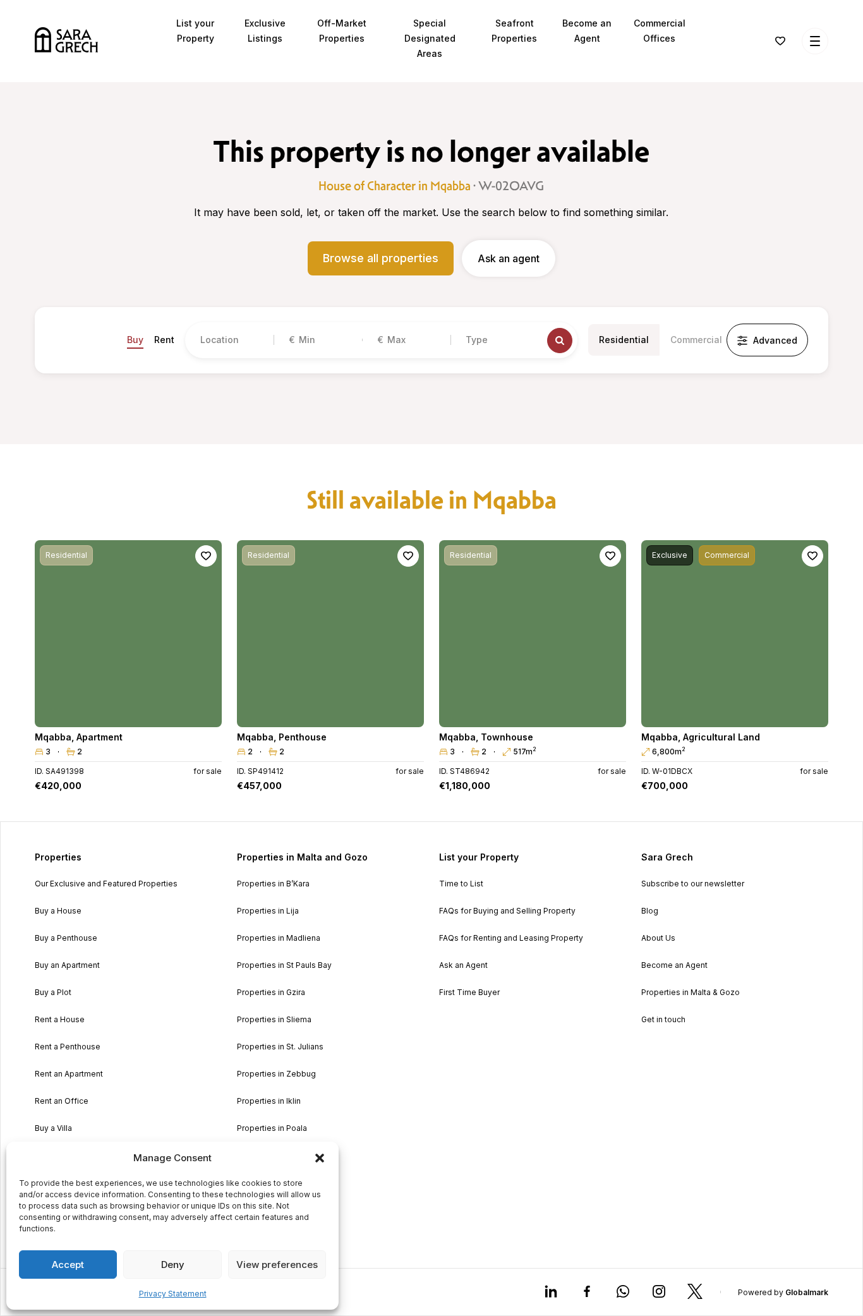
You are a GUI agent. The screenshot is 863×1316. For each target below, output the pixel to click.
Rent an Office (61, 1101)
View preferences (277, 1265)
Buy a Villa (53, 1128)
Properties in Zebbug (276, 1074)
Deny (172, 1265)
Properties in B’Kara (273, 883)
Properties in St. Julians (280, 1046)
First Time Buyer (469, 992)
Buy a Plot (53, 992)
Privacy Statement (173, 1293)
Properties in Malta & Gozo (690, 992)
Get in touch (663, 1019)
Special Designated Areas (430, 38)
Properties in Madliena (278, 938)
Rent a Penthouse (67, 1046)
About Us (658, 938)
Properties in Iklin (269, 1101)
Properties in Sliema (274, 1019)
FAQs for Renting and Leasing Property (511, 938)
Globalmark (806, 1292)
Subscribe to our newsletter (692, 883)
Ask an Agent (463, 965)
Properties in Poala (272, 1128)
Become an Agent (674, 965)
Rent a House (60, 1019)
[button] (319, 1158)
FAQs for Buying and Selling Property (507, 911)
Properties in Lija (268, 911)
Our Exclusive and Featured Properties (106, 883)
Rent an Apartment (69, 1074)
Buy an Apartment (67, 965)
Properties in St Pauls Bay (284, 965)
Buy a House (58, 911)
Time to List (461, 883)
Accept (68, 1265)
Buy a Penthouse (66, 938)
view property (128, 711)
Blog (649, 911)
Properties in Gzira (271, 992)
